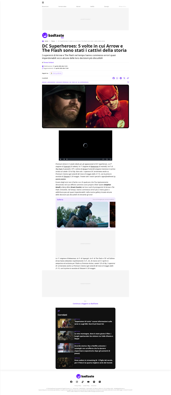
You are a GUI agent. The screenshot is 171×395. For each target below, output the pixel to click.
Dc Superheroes (83, 82)
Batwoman (94, 166)
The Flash (59, 169)
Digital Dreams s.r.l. (67, 388)
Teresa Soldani (49, 62)
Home (46, 41)
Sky (70, 82)
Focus (53, 41)
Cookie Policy (86, 385)
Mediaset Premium (62, 82)
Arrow (44, 82)
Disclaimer (93, 385)
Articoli (77, 319)
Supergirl (67, 166)
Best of (74, 82)
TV (128, 82)
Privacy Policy (78, 385)
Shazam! (67, 176)
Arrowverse (51, 82)
